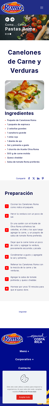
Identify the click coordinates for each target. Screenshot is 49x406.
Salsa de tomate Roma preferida (23, 162)
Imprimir (23, 311)
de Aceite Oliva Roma (23, 149)
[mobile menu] (42, 7)
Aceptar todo (24, 397)
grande (16, 132)
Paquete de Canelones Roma (21, 120)
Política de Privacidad (27, 392)
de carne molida (18, 153)
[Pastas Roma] (17, 7)
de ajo (14, 141)
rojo (12, 137)
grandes (16, 128)
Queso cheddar (15, 157)
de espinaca (18, 124)
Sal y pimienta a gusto (18, 145)
